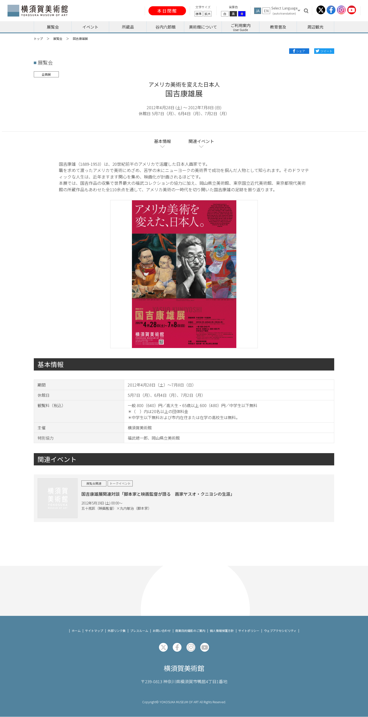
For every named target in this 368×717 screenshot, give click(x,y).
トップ (38, 38)
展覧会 (53, 27)
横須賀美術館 (184, 668)
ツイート (326, 51)
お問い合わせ (162, 630)
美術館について (203, 27)
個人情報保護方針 (222, 630)
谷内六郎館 (165, 27)
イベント (90, 27)
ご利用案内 (241, 25)
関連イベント (201, 141)
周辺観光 (315, 27)
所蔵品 (128, 27)
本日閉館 (167, 11)
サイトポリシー (248, 630)
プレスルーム (139, 630)
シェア (300, 51)
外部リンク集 (117, 630)
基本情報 (162, 141)
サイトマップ (94, 630)
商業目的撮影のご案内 (190, 630)
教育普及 (278, 27)
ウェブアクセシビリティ (280, 630)
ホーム (76, 630)
